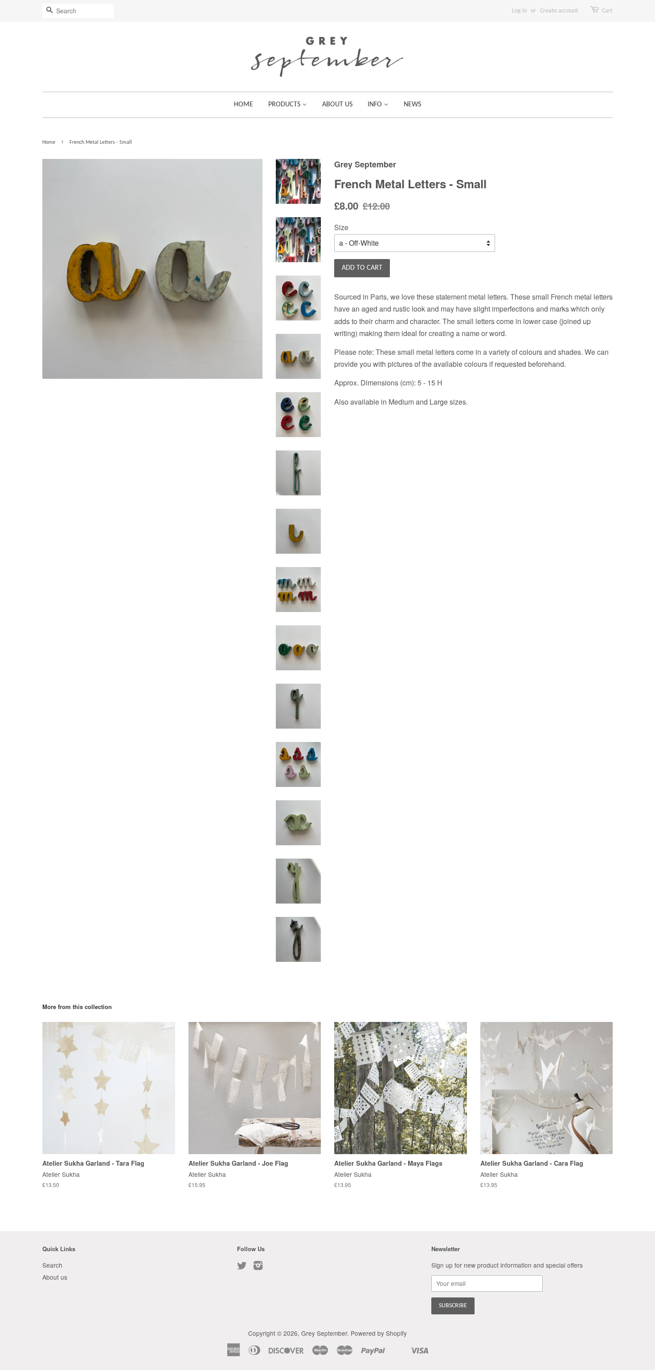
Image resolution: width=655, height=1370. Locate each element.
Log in (519, 11)
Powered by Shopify (379, 1333)
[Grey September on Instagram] (258, 1266)
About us (337, 104)
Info (376, 104)
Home (243, 104)
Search (52, 1265)
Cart (607, 11)
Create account (559, 11)
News (412, 104)
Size (341, 227)
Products (285, 104)
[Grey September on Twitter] (242, 1266)
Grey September (324, 1333)
